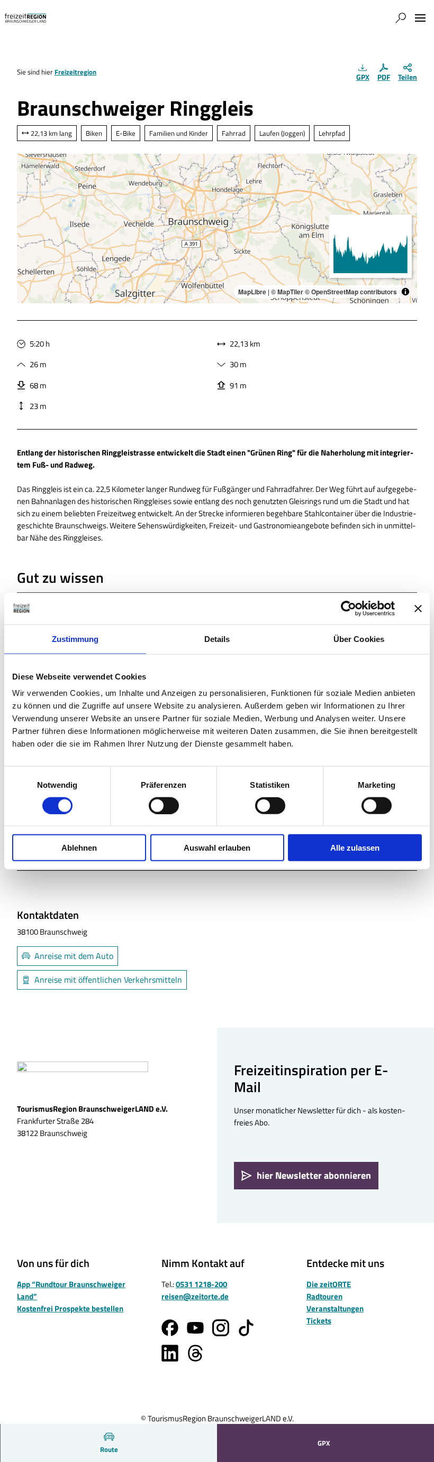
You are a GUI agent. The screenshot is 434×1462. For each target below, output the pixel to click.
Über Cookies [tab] (358, 638)
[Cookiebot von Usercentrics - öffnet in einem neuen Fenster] (348, 608)
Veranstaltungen (335, 1308)
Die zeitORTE (328, 1284)
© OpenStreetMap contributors (351, 291)
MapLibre (252, 291)
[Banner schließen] (418, 608)
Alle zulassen (354, 847)
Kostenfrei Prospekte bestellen (70, 1308)
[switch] (164, 805)
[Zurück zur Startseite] (25, 18)
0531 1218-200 (201, 1284)
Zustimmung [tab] (75, 638)
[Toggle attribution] (405, 291)
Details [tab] (217, 638)
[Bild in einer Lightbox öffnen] (82, 1077)
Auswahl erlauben (217, 847)
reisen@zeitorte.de (195, 1296)
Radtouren (324, 1296)
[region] (217, 229)
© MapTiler (287, 291)
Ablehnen (79, 847)
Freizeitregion (75, 72)
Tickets (318, 1321)
